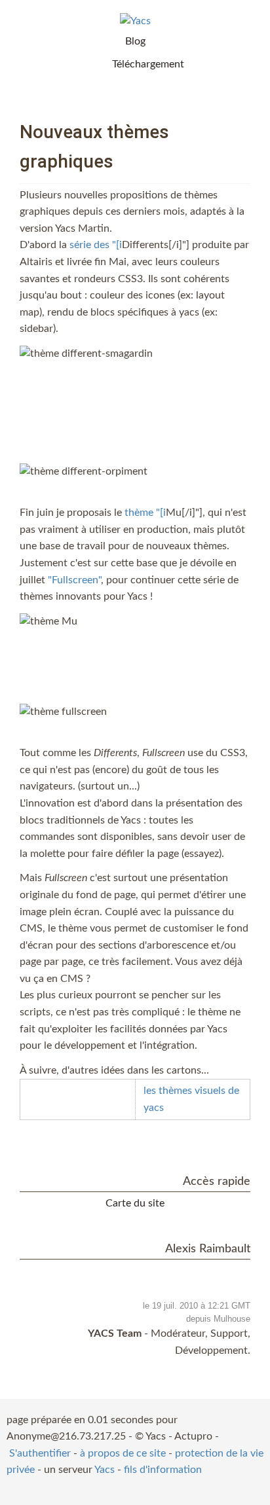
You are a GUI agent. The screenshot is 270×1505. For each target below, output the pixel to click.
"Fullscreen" (74, 580)
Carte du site (135, 1203)
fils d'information (163, 1469)
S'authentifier (40, 1453)
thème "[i (145, 512)
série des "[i (95, 245)
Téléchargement (148, 64)
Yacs (104, 1469)
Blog (135, 41)
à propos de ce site (123, 1453)
